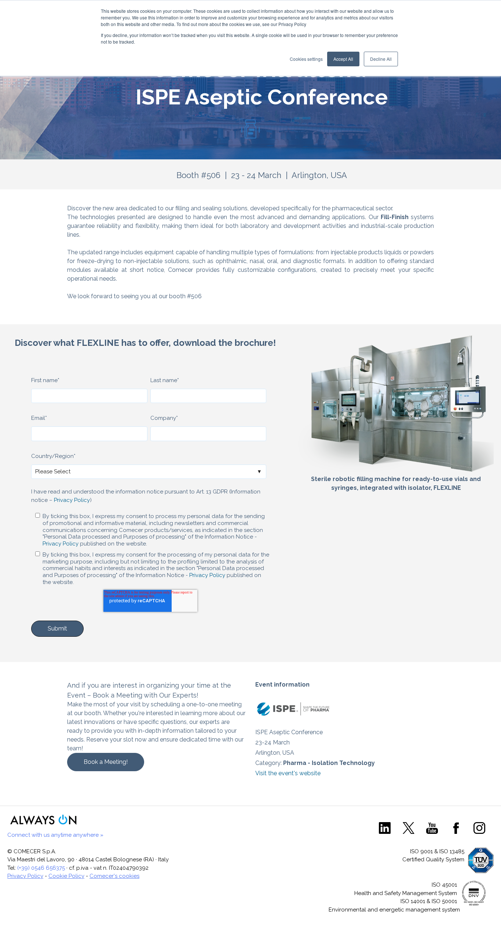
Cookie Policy (66, 876)
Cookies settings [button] (306, 59)
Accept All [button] (343, 59)
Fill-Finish (395, 217)
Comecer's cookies (114, 876)
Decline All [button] (381, 59)
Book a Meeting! (106, 761)
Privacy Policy (72, 500)
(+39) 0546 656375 (41, 868)
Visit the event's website (288, 773)
